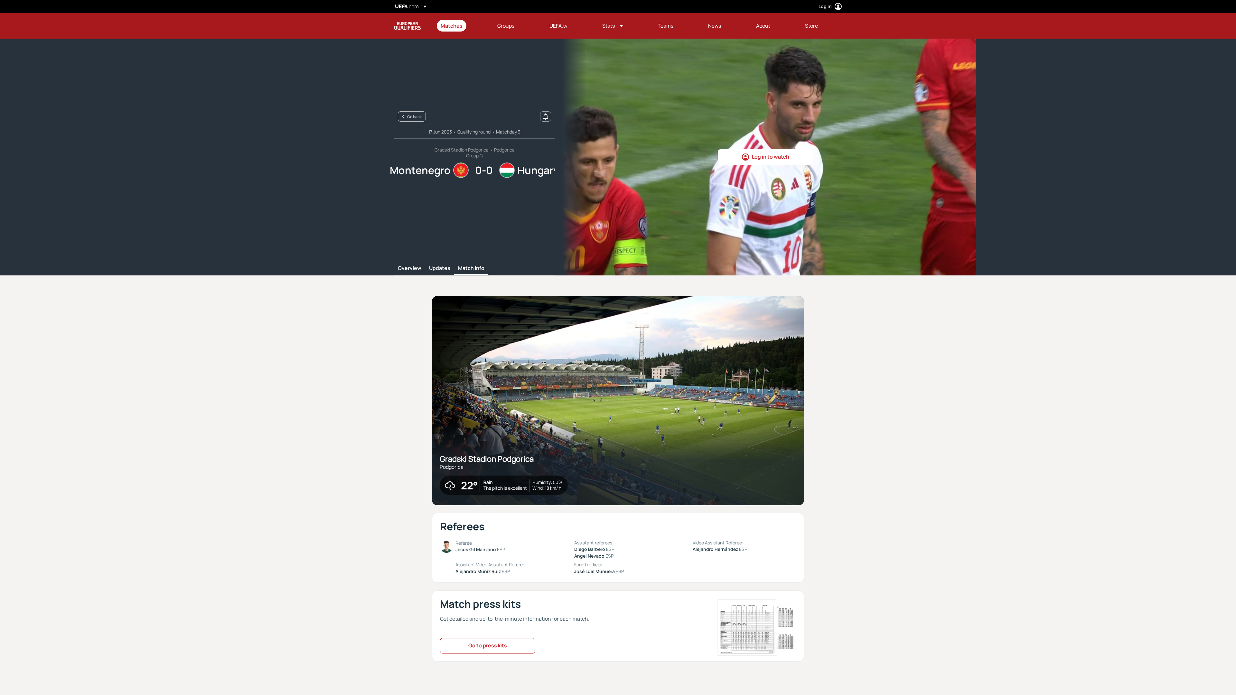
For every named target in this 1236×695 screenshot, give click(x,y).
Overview (409, 268)
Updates (439, 268)
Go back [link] (414, 116)
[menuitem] (460, 26)
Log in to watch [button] (770, 156)
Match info (471, 268)
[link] (451, 26)
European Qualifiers (407, 26)
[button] (612, 26)
